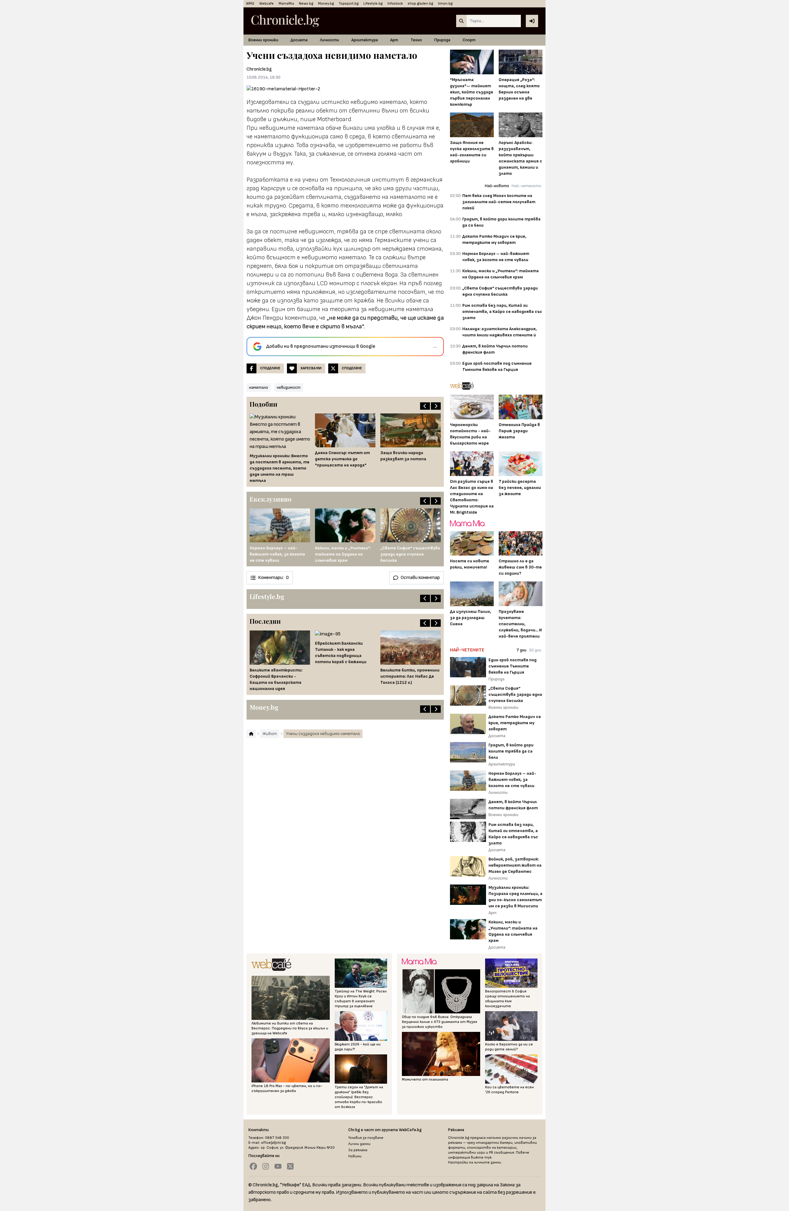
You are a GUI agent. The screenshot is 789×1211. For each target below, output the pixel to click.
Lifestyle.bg (372, 3)
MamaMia (286, 3)
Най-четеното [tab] (526, 185)
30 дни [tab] (535, 650)
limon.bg (445, 3)
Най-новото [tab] (497, 185)
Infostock (395, 3)
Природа (442, 40)
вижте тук (481, 1157)
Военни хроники (263, 40)
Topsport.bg (348, 3)
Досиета (299, 40)
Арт (394, 40)
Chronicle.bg (259, 69)
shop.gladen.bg (420, 3)
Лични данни (359, 1144)
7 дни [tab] (521, 650)
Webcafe (266, 3)
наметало (258, 387)
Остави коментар (420, 578)
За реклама (357, 1150)
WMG (250, 3)
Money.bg (326, 3)
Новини (355, 1156)
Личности (329, 40)
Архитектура (364, 40)
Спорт (469, 40)
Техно (416, 40)
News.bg (306, 3)
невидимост (288, 387)
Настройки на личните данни (474, 1162)
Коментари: (273, 578)
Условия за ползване (365, 1137)
